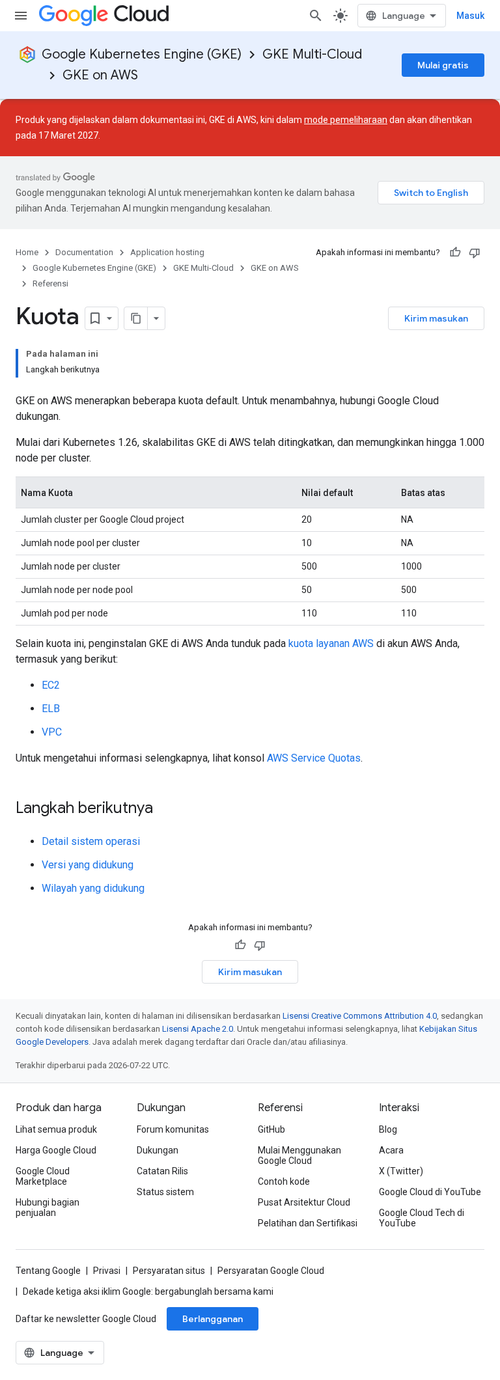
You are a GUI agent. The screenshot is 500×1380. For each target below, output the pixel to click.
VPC (52, 732)
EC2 (51, 685)
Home (27, 252)
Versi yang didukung (87, 865)
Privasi (106, 1270)
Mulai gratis (443, 65)
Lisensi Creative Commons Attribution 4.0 (360, 1016)
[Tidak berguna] (474, 252)
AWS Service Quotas (314, 758)
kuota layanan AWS (331, 643)
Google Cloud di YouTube (430, 1192)
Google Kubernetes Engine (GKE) (142, 54)
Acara (391, 1150)
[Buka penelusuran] (316, 15)
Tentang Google (48, 1270)
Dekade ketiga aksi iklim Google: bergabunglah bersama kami (148, 1291)
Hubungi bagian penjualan (47, 1207)
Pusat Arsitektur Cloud (304, 1202)
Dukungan (157, 1150)
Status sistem (165, 1192)
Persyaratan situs (169, 1270)
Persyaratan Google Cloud (270, 1270)
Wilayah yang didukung (93, 888)
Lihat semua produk (56, 1129)
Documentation (84, 252)
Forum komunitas (173, 1129)
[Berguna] (455, 252)
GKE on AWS (100, 75)
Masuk (470, 15)
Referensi (50, 283)
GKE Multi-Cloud (312, 54)
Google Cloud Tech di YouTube (421, 1218)
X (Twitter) (401, 1171)
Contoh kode (284, 1181)
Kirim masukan (436, 318)
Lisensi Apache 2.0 (197, 1029)
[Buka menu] (21, 15)
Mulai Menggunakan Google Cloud (299, 1155)
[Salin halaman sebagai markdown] (136, 318)
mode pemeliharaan (345, 120)
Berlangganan (212, 1319)
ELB (51, 708)
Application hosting (167, 252)
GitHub (271, 1129)
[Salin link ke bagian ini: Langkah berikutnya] (166, 809)
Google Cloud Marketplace (43, 1176)
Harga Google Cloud (56, 1150)
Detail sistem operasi (91, 841)
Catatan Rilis (162, 1171)
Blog (388, 1129)
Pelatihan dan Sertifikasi (307, 1223)
